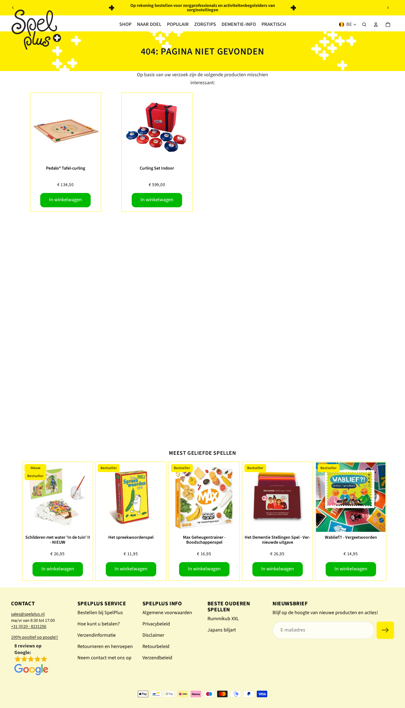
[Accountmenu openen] (376, 24)
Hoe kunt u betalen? (98, 623)
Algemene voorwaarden (167, 612)
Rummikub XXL (223, 618)
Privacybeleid (156, 623)
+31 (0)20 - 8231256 (28, 626)
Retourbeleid (155, 646)
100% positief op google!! (34, 637)
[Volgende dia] (388, 8)
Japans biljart (221, 630)
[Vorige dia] (13, 8)
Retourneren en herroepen (105, 646)
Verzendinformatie (96, 635)
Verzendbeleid (157, 657)
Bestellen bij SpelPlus (100, 612)
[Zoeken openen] (364, 24)
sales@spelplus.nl (28, 614)
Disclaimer (153, 635)
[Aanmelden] (385, 630)
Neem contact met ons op (104, 657)
